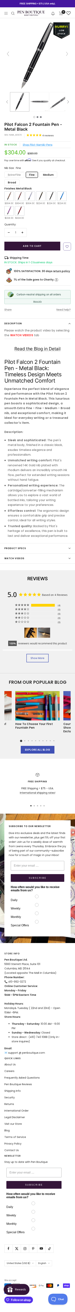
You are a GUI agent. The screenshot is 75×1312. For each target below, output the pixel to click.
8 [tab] (46, 741)
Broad (12, 182)
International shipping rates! (37, 793)
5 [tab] (36, 741)
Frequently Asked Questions (22, 1078)
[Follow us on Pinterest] (33, 1248)
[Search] (13, 13)
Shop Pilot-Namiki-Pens (37, 145)
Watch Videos (14, 558)
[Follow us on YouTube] (41, 1248)
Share (8, 309)
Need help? (63, 309)
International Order (16, 1110)
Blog (7, 1130)
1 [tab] (21, 741)
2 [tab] (25, 741)
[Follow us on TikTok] (49, 1248)
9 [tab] (50, 741)
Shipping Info (12, 1091)
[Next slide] (67, 54)
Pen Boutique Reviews (18, 1084)
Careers (9, 1071)
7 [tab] (43, 741)
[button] (53, 13)
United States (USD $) (18, 1263)
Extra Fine (14, 175)
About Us (10, 1064)
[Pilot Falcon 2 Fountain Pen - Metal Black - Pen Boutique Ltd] (19, 102)
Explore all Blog (37, 750)
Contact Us (11, 1150)
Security (9, 1097)
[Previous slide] (8, 54)
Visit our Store (13, 1124)
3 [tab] (28, 741)
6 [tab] (39, 741)
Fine (32, 175)
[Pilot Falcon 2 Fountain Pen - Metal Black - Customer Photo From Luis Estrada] (30, 633)
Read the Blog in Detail (37, 348)
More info (37, 301)
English (42, 1263)
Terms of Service (15, 1137)
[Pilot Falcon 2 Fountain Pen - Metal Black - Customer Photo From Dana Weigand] (44, 633)
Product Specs (15, 548)
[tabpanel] (37, 711)
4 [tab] (32, 741)
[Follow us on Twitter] (17, 1248)
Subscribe (37, 878)
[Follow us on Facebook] (8, 1248)
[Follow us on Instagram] (25, 1248)
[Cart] (61, 13)
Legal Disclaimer (14, 1117)
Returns (9, 1104)
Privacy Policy (12, 1143)
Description (13, 323)
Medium (48, 175)
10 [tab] (54, 741)
